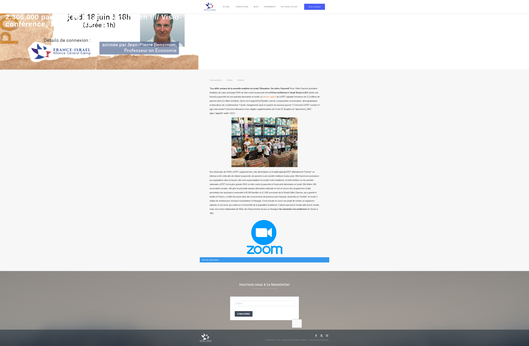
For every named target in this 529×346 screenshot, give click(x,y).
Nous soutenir (314, 7)
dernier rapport (269, 97)
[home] (210, 6)
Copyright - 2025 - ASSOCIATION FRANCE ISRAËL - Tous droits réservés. (297, 340)
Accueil (226, 7)
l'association (241, 7)
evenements (269, 7)
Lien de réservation (210, 260)
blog (256, 7)
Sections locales (289, 7)
